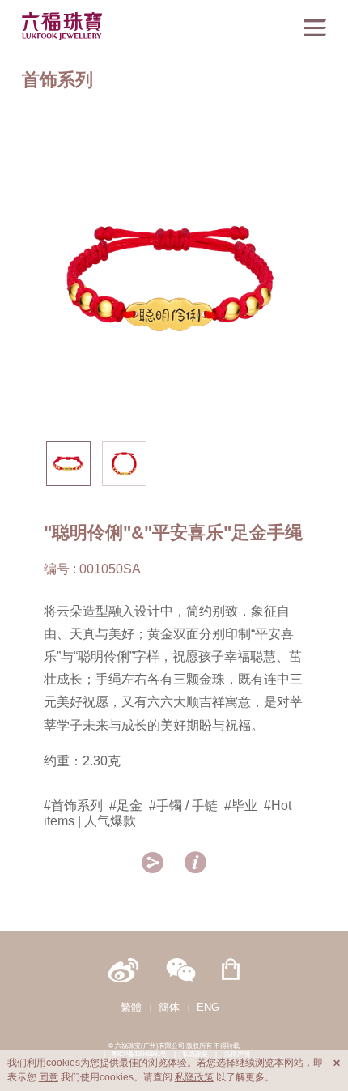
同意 (48, 1077)
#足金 (125, 805)
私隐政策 (194, 1077)
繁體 (131, 1007)
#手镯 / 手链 (183, 805)
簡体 (169, 1007)
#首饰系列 (73, 805)
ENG (208, 1007)
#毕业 (240, 805)
